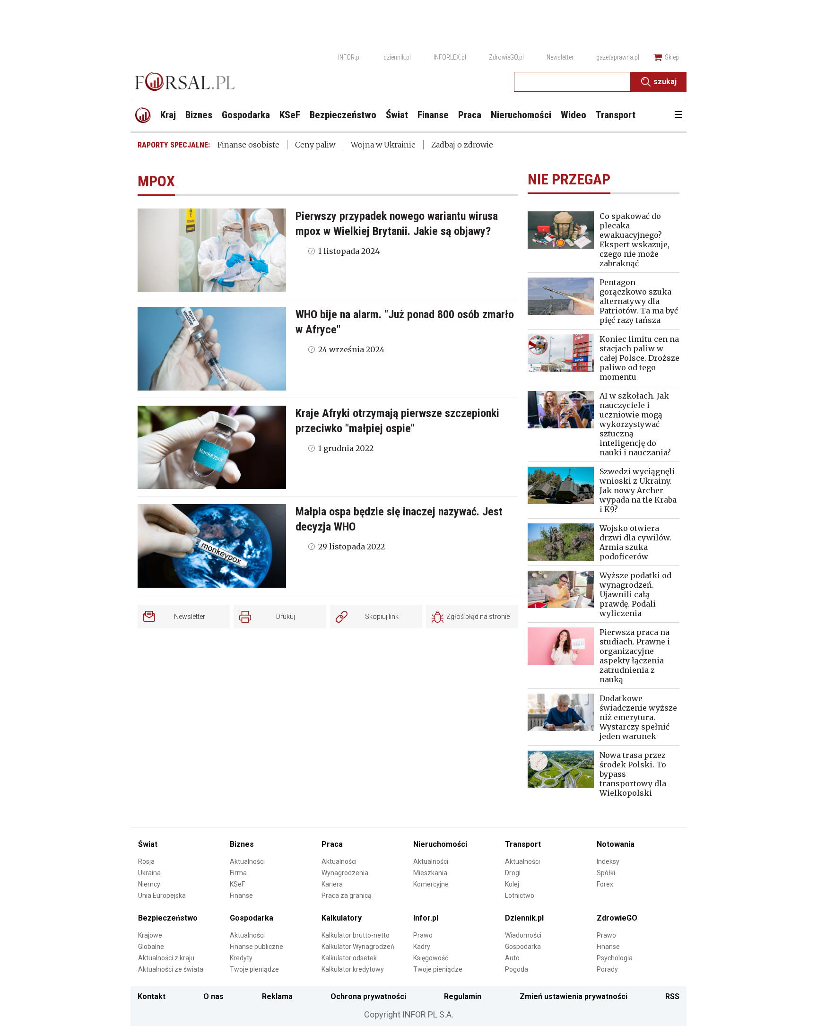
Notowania (615, 844)
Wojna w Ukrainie (383, 144)
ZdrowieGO (617, 917)
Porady (607, 969)
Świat (147, 844)
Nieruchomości (440, 844)
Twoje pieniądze (254, 969)
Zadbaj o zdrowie (462, 144)
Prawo (423, 935)
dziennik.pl (397, 57)
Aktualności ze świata (170, 969)
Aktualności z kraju (166, 958)
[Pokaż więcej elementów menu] (678, 115)
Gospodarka (251, 917)
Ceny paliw (315, 144)
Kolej (512, 884)
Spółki (606, 873)
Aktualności (247, 861)
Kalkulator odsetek (349, 958)
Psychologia (615, 958)
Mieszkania (430, 873)
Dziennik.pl (524, 917)
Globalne (151, 946)
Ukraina (149, 873)
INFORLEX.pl (450, 57)
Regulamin (462, 996)
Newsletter (560, 57)
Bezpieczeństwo (168, 917)
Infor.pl (425, 917)
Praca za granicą (347, 895)
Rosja (146, 861)
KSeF (237, 884)
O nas (213, 996)
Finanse (241, 895)
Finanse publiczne (256, 946)
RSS (672, 996)
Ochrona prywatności (368, 996)
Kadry (421, 946)
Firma (238, 873)
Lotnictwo (519, 895)
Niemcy (149, 884)
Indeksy (608, 861)
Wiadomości (523, 935)
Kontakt (151, 996)
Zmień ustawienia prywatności (573, 996)
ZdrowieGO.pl (506, 57)
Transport (523, 844)
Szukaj (665, 81)
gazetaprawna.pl (617, 57)
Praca (332, 844)
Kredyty (241, 958)
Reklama (277, 996)
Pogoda (516, 969)
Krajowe (150, 935)
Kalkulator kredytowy (353, 969)
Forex (605, 884)
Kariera (332, 884)
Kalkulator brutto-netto (356, 935)
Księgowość (430, 958)
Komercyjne (431, 884)
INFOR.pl (349, 57)
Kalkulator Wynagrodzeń (358, 946)
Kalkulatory (342, 917)
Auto (512, 958)
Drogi (513, 873)
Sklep (672, 57)
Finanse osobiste (248, 144)
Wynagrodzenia (345, 873)
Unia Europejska (162, 895)
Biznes (242, 844)
